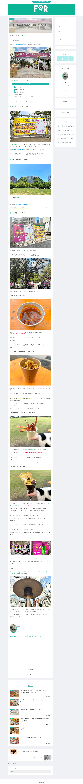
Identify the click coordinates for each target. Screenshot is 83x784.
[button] (75, 47)
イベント (11, 636)
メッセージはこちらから (61, 104)
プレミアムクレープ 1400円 (21, 101)
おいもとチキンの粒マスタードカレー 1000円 (24, 96)
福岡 (15, 636)
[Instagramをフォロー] (18, 632)
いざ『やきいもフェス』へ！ (21, 92)
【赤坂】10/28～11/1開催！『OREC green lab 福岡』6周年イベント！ (65, 139)
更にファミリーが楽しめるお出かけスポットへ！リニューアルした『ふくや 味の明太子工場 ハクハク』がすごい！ (65, 126)
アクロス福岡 (28, 636)
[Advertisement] (30, 653)
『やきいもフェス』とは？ (21, 87)
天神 (19, 636)
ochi (18, 626)
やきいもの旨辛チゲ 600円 (21, 94)
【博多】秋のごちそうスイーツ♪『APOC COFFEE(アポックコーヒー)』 (64, 143)
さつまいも (39, 636)
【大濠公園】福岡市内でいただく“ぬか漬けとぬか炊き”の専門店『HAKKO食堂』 (65, 135)
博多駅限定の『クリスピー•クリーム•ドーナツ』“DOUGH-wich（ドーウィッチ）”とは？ (64, 131)
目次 (30, 83)
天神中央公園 (34, 636)
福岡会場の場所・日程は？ (21, 89)
